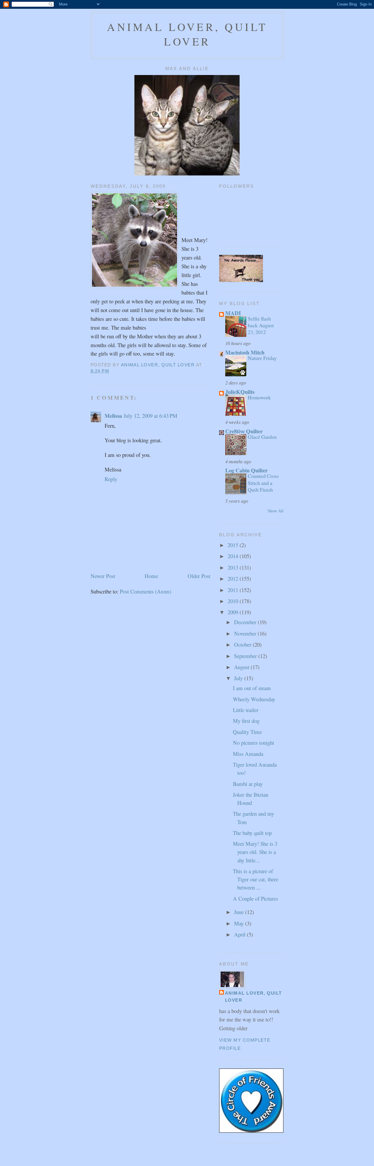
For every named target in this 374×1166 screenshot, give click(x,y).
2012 (234, 578)
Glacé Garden (262, 436)
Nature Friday (262, 357)
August (242, 667)
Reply (111, 479)
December (246, 622)
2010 (234, 601)
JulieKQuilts (239, 392)
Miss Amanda (248, 753)
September (246, 655)
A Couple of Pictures (255, 898)
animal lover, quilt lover (187, 34)
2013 (234, 567)
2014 (234, 556)
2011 (234, 590)
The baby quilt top (252, 832)
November (246, 633)
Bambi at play (248, 783)
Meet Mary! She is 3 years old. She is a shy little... (255, 852)
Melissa (113, 416)
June (239, 912)
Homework (259, 397)
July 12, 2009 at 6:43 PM (150, 415)
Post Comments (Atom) (145, 591)
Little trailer (245, 709)
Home (151, 575)
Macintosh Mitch (244, 352)
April (240, 934)
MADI (233, 313)
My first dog (246, 720)
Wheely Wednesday (254, 699)
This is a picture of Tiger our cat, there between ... (255, 879)
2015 (234, 545)
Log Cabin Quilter (246, 470)
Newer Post (103, 575)
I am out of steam (252, 688)
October (243, 644)
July (239, 678)
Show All (275, 511)
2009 (234, 612)
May (239, 923)
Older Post (199, 575)
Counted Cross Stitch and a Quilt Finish (263, 482)
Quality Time (247, 731)
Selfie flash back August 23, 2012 (261, 325)
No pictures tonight (253, 742)
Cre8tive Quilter (244, 431)
